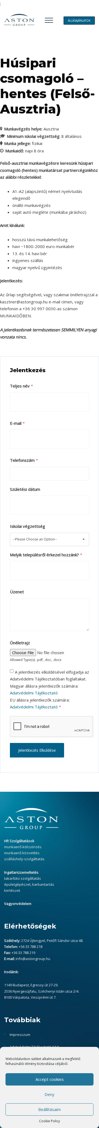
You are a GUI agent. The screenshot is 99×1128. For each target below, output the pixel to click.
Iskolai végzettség (27, 526)
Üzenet (17, 591)
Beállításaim (49, 1109)
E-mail (17, 423)
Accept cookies (49, 1079)
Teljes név (21, 386)
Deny (49, 1094)
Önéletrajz (20, 642)
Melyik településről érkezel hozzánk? (46, 554)
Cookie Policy (49, 1121)
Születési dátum (25, 489)
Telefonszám (24, 460)
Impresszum (20, 1034)
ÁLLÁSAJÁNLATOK (79, 20)
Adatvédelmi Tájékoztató (34, 693)
